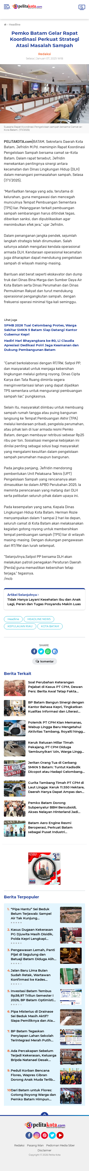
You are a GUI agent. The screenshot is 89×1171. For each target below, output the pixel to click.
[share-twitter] (41, 651)
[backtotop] (44, 1116)
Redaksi (19, 1145)
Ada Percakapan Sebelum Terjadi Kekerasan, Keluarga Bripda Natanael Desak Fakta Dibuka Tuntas (33, 1055)
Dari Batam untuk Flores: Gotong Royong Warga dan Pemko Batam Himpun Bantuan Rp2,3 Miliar (33, 1094)
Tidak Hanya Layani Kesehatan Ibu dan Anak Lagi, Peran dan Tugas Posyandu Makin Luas (44, 601)
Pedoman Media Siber (60, 1145)
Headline (13, 619)
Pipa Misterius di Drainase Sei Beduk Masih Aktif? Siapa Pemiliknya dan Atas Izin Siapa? (32, 1016)
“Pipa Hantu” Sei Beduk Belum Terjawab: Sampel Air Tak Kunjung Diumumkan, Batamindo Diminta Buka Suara (31, 913)
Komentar (47, 661)
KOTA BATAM (50, 626)
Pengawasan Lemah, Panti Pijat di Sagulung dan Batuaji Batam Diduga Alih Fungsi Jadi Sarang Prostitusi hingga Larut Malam (33, 954)
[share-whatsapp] (48, 651)
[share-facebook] (34, 651)
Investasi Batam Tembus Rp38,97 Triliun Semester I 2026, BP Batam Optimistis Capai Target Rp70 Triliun (33, 995)
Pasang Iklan (35, 1145)
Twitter (54, 1141)
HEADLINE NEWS (39, 619)
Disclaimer (44, 1150)
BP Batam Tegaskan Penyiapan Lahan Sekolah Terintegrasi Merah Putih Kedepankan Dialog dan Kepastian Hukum (32, 1035)
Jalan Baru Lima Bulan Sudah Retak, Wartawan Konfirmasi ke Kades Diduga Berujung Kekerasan (31, 975)
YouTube (63, 1141)
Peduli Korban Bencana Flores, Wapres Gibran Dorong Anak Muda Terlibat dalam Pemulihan (33, 1075)
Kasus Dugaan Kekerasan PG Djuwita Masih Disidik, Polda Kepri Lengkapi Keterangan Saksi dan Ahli (32, 934)
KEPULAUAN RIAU (20, 626)
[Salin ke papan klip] (55, 651)
